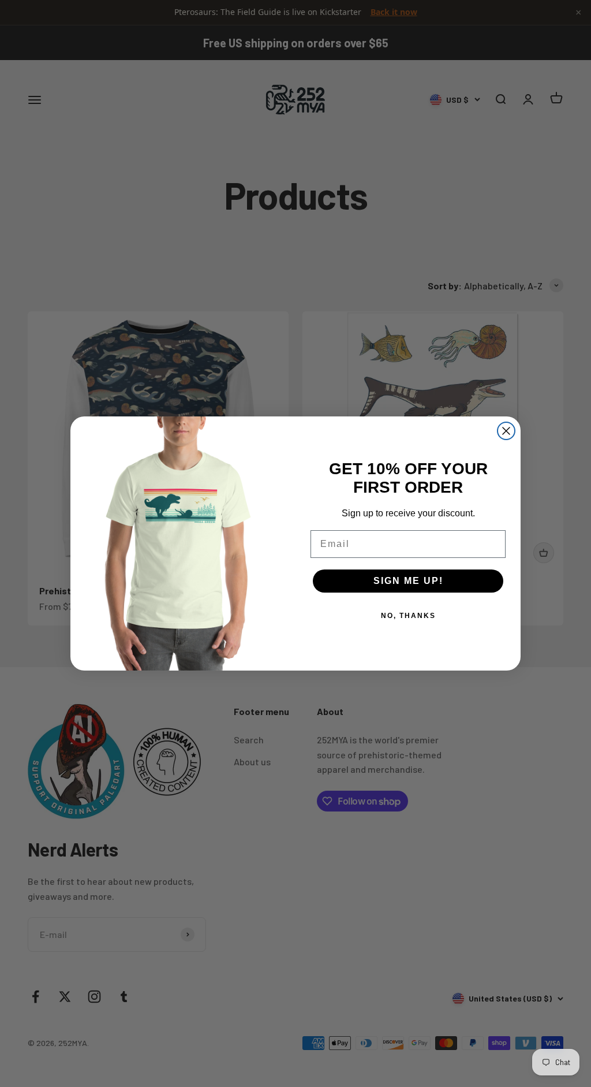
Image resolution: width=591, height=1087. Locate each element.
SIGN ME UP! (408, 581)
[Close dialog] (506, 431)
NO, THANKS (408, 616)
